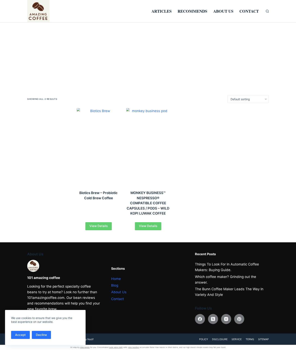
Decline (41, 335)
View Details (98, 226)
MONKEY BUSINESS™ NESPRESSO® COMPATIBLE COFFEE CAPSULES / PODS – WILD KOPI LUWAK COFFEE (148, 203)
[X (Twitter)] (213, 319)
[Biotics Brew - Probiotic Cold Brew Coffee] (98, 146)
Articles (161, 11)
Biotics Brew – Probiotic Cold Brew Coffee (98, 195)
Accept (20, 335)
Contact (249, 11)
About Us (223, 11)
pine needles (133, 347)
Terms (250, 339)
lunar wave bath (116, 347)
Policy (203, 339)
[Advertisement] (148, 53)
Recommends (192, 11)
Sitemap (263, 339)
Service (237, 339)
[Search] (267, 11)
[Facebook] (200, 319)
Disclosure (220, 339)
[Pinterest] (239, 319)
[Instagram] (226, 319)
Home (116, 279)
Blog (114, 285)
